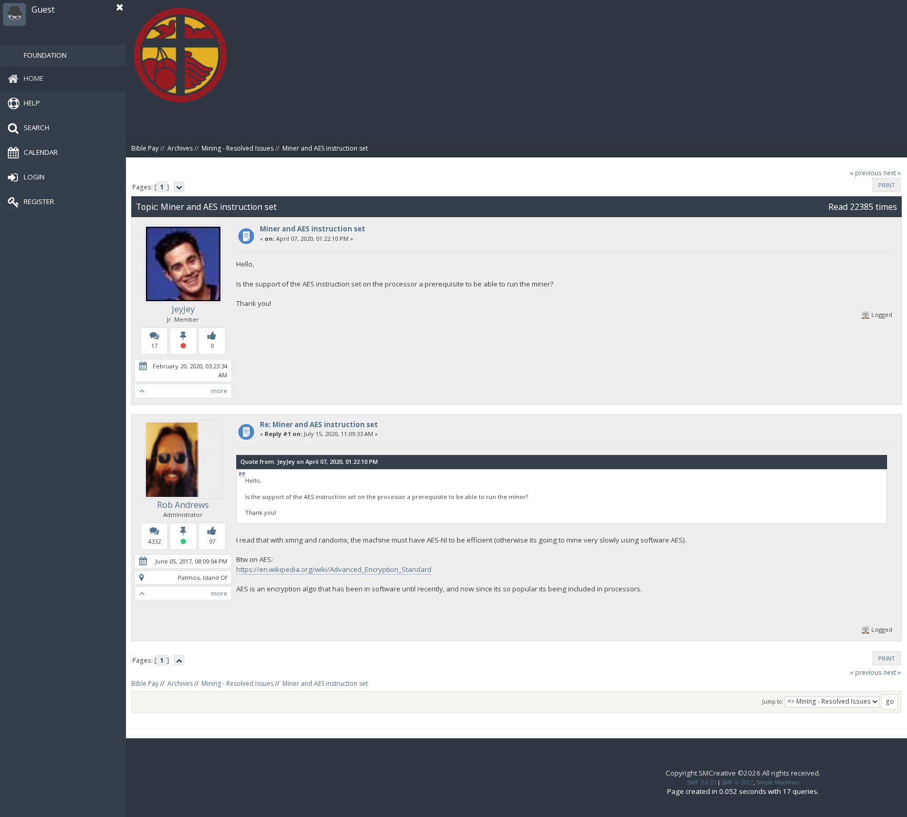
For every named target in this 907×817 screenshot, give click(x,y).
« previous (866, 172)
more (219, 391)
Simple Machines (777, 782)
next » (892, 172)
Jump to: (772, 701)
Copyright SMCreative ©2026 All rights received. (743, 773)
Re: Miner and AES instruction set (319, 424)
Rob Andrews (183, 505)
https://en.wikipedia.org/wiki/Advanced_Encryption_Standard (333, 569)
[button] (119, 7)
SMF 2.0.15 (701, 782)
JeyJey (183, 309)
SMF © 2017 (737, 782)
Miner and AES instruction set (312, 229)
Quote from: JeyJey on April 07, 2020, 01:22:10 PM (309, 461)
